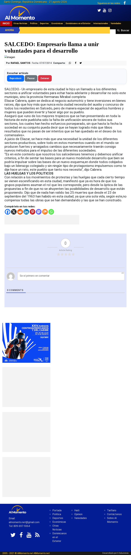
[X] (14, 212)
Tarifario (111, 510)
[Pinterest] (32, 212)
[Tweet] (79, 63)
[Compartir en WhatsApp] (68, 63)
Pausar (31, 78)
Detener (45, 78)
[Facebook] (7, 212)
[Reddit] (20, 212)
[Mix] (45, 212)
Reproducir (16, 78)
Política (33, 23)
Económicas (57, 23)
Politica (56, 514)
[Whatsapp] (51, 212)
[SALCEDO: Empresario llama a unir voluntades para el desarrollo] (9, 57)
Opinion (78, 514)
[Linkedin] (26, 212)
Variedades (116, 23)
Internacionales (100, 23)
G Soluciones (123, 553)
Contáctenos (114, 514)
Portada (57, 510)
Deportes (44, 23)
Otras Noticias (20, 23)
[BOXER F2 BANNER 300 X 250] (26, 342)
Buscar (125, 30)
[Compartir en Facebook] (74, 63)
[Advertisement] (41, 219)
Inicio (6, 23)
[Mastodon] (39, 212)
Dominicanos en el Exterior (78, 23)
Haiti (76, 510)
